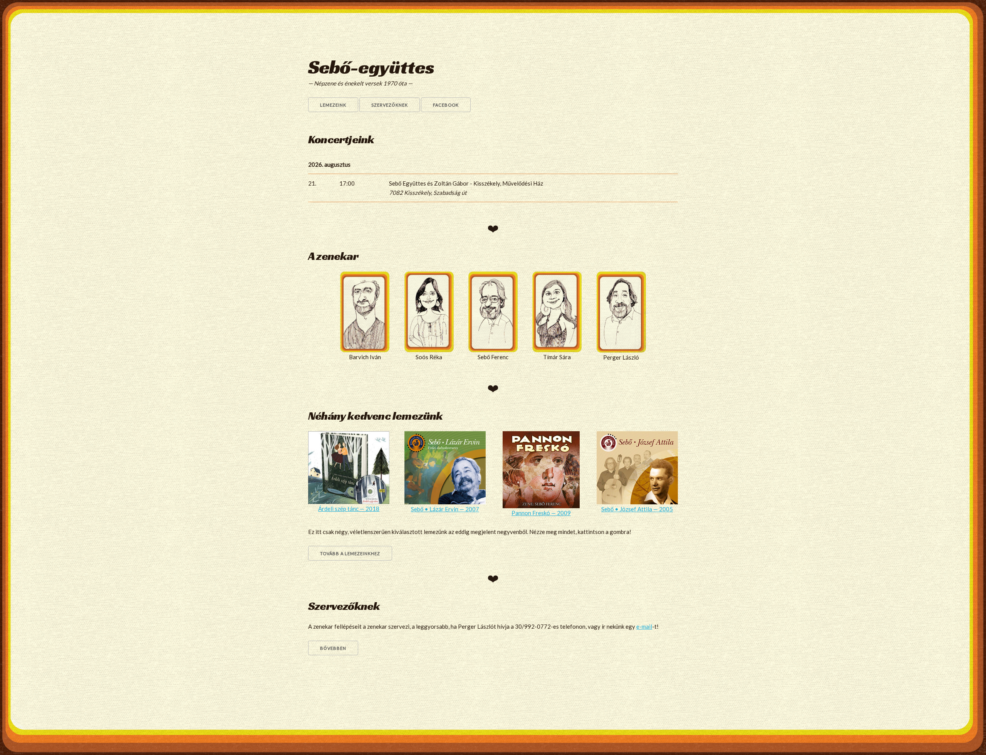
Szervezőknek (389, 104)
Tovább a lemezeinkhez (350, 553)
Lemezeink (333, 104)
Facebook (446, 104)
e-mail (644, 626)
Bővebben (333, 648)
